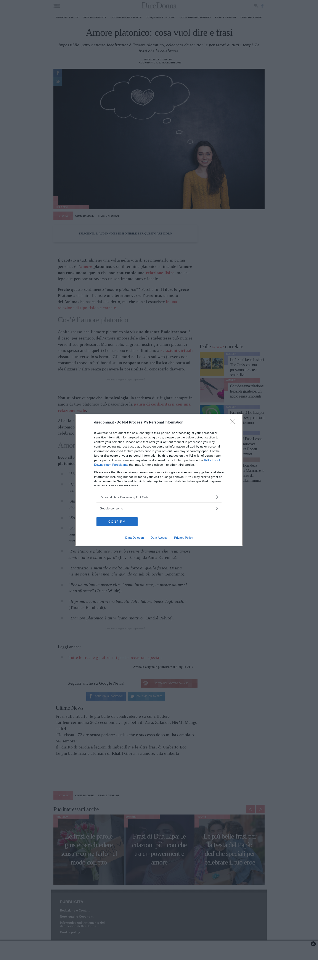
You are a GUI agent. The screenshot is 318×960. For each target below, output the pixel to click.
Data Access (159, 537)
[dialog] (159, 480)
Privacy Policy (183, 537)
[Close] (234, 423)
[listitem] (159, 497)
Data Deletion (134, 537)
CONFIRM (117, 521)
